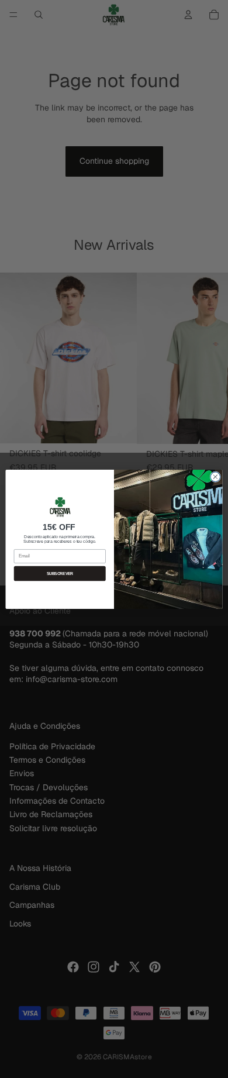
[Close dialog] (215, 476)
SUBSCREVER (60, 573)
